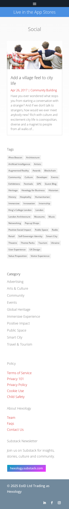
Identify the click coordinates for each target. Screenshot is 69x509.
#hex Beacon (15, 157)
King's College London (20, 210)
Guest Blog (50, 183)
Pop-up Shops (32, 223)
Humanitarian (42, 197)
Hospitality (25, 197)
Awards (36, 170)
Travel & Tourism (19, 344)
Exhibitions (14, 183)
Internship (44, 203)
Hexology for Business (33, 190)
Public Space (41, 229)
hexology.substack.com (26, 468)
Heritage (13, 190)
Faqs (10, 423)
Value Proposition (17, 256)
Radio (55, 229)
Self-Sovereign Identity (30, 236)
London (39, 210)
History (12, 197)
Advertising (15, 281)
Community (14, 177)
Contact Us (15, 429)
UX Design (34, 249)
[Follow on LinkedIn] (44, 503)
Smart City (51, 236)
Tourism (42, 242)
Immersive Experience (23, 316)
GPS (39, 183)
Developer (42, 177)
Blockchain (50, 170)
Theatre (12, 242)
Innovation (29, 203)
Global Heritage (18, 309)
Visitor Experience (40, 256)
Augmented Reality (18, 170)
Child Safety (15, 396)
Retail (11, 236)
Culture (29, 177)
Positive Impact (18, 323)
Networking (14, 223)
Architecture (33, 157)
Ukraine (55, 242)
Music (52, 216)
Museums (39, 216)
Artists (37, 164)
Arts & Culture (17, 288)
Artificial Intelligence (19, 164)
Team (11, 417)
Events (54, 177)
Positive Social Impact (19, 229)
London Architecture (19, 216)
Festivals (28, 183)
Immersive (14, 203)
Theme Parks (28, 242)
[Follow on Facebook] (52, 503)
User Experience (17, 249)
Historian (53, 190)
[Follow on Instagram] (59, 503)
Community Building (44, 90)
